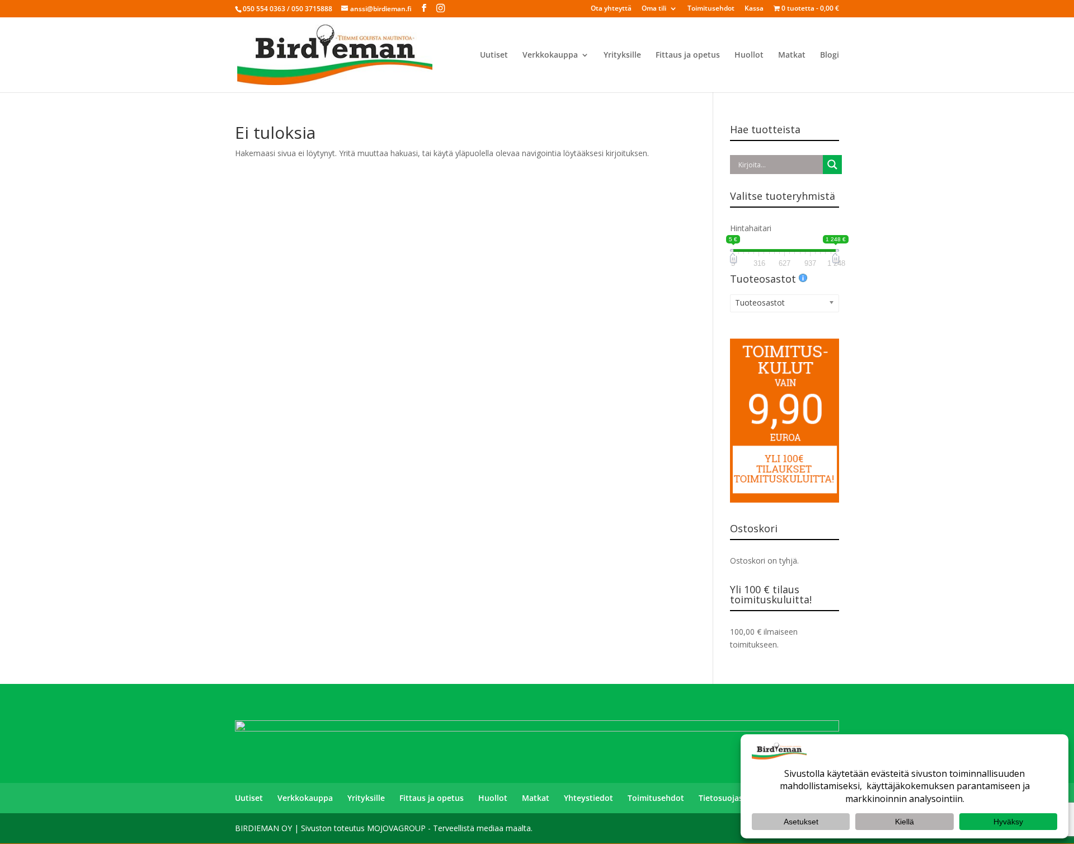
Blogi (829, 55)
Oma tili (654, 9)
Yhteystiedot (588, 798)
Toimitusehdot (710, 9)
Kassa (754, 9)
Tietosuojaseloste (732, 798)
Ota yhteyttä (611, 9)
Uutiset (494, 55)
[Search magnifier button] (832, 164)
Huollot (749, 55)
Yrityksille (622, 55)
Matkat (791, 55)
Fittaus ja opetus (688, 55)
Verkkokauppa (550, 55)
